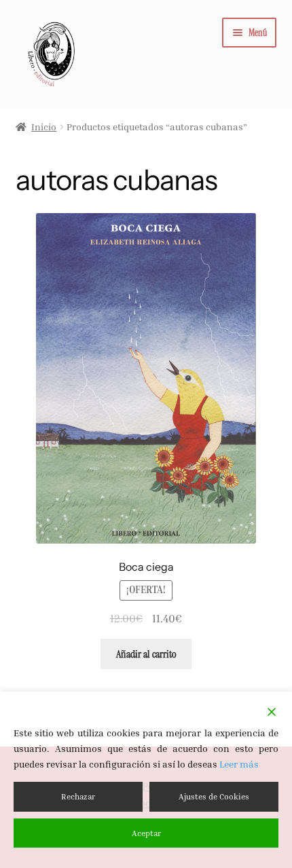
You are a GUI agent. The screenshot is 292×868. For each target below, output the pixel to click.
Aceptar (146, 833)
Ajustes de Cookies (214, 796)
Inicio (43, 126)
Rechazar (78, 796)
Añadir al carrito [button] (146, 654)
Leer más (239, 764)
